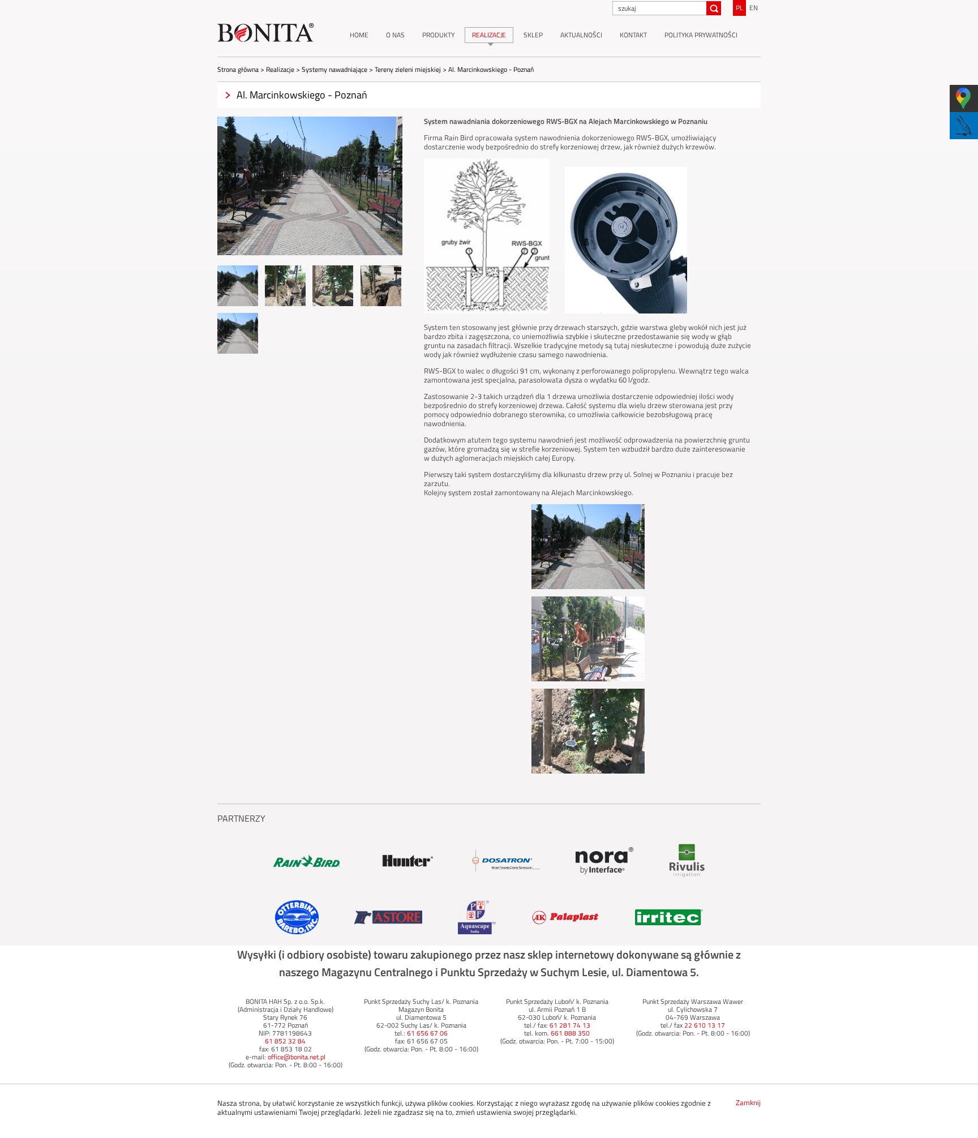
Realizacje (280, 69)
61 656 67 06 (427, 1033)
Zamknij (748, 1102)
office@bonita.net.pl (296, 1056)
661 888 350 (570, 1033)
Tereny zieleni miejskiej (408, 69)
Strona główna (238, 69)
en (753, 7)
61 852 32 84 (285, 1041)
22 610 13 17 (704, 1025)
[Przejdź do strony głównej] (265, 33)
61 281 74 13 (570, 1025)
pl (739, 7)
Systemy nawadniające (334, 69)
